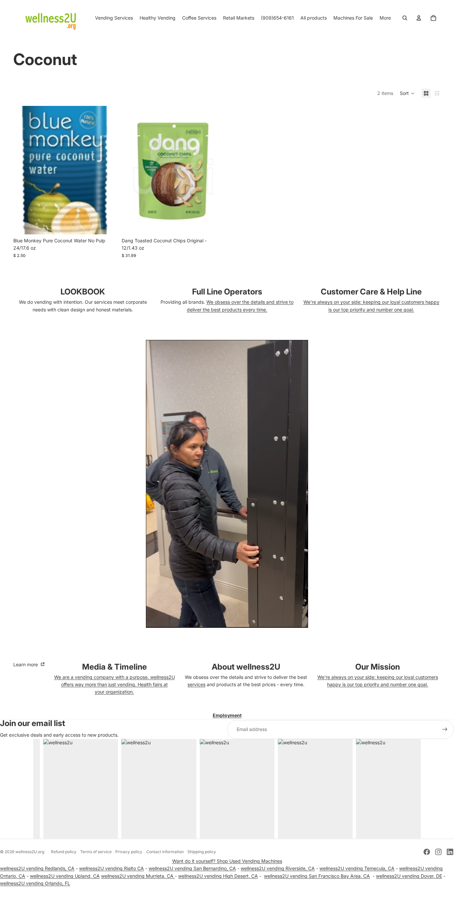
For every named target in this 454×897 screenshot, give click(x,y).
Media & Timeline (114, 667)
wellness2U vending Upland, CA (65, 876)
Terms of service (96, 851)
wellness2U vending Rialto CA (111, 868)
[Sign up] (444, 729)
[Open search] (404, 18)
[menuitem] (385, 18)
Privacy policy (128, 851)
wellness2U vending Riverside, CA (278, 868)
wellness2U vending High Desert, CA (218, 876)
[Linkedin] (450, 852)
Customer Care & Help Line (371, 291)
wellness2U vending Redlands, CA (37, 868)
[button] (407, 93)
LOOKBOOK (82, 291)
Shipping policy (201, 851)
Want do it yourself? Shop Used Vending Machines (227, 861)
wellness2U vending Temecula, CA (357, 868)
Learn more (26, 664)
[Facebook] (427, 852)
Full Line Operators (227, 291)
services (196, 684)
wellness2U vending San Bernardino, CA (192, 868)
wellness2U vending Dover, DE (409, 876)
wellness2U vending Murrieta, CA (138, 876)
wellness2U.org (29, 851)
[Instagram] (438, 852)
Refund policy (63, 851)
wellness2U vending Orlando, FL (35, 883)
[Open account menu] (418, 18)
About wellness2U (246, 667)
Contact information (165, 851)
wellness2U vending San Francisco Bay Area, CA (317, 876)
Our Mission (377, 667)
